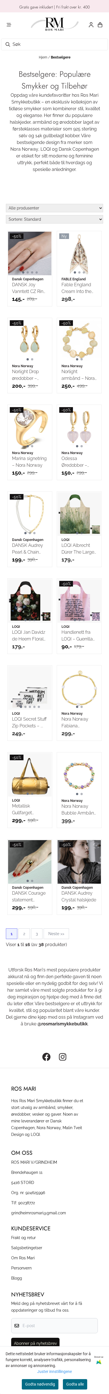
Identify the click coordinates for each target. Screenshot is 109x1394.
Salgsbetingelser (26, 1247)
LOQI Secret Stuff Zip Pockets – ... (29, 722)
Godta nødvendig (40, 1384)
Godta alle (75, 1384)
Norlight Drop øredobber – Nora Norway (25, 375)
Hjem (43, 57)
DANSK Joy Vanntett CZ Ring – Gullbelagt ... (29, 288)
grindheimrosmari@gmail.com (38, 1212)
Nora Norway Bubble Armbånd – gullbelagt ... (79, 810)
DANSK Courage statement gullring (29, 896)
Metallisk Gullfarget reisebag (22, 809)
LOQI (46, 149)
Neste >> (56, 933)
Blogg (16, 1278)
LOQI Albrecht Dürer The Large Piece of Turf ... (77, 549)
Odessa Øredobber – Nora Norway (74, 462)
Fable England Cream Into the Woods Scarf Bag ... (76, 288)
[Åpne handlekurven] (100, 25)
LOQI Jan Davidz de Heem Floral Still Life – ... (28, 636)
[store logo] (54, 25)
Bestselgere (60, 57)
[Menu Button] (8, 24)
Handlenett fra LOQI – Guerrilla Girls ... (77, 636)
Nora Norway (24, 149)
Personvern (21, 1268)
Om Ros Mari (23, 1257)
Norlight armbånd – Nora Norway (78, 375)
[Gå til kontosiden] (91, 25)
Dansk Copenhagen (79, 149)
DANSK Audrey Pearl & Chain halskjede (27, 549)
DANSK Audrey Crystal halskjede (78, 896)
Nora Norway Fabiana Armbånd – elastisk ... (74, 722)
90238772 (26, 1202)
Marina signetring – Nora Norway (29, 462)
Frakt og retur (23, 1237)
